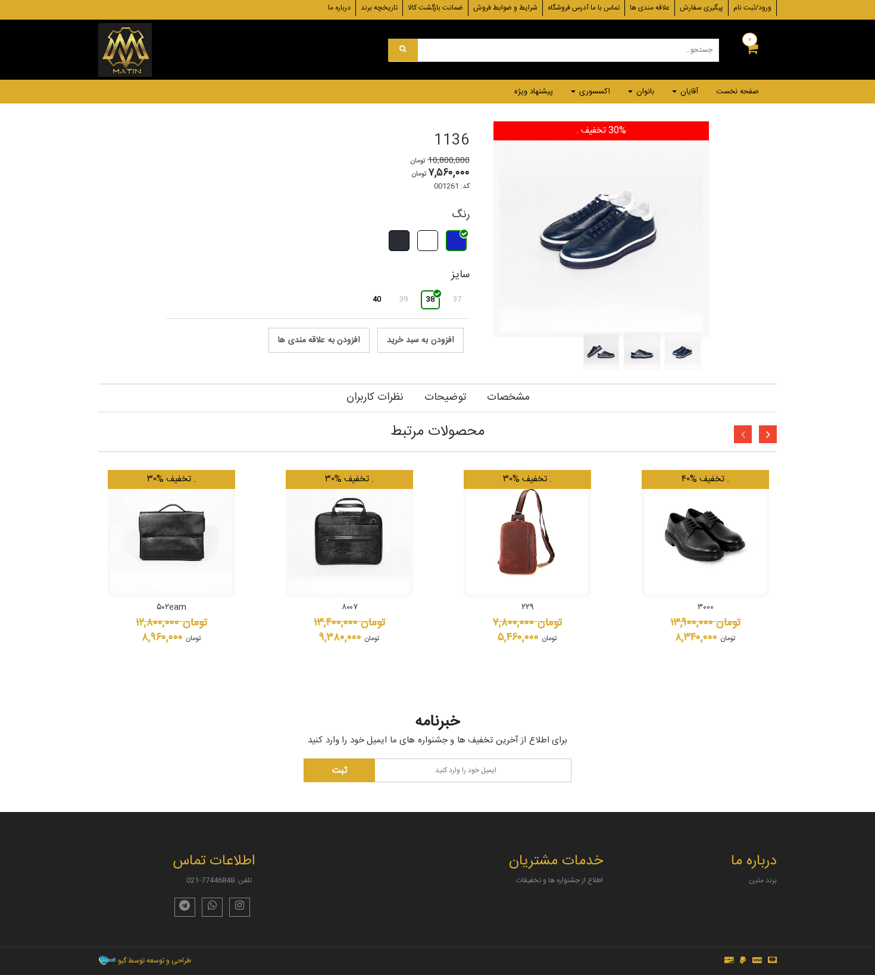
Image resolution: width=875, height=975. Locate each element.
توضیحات (445, 397)
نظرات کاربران (375, 397)
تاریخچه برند (379, 8)
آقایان (688, 91)
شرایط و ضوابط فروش (505, 8)
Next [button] (768, 434)
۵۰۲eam (171, 607)
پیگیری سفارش (701, 8)
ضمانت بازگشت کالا (435, 8)
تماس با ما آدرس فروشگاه (584, 8)
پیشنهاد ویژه (533, 91)
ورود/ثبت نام (752, 8)
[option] (171, 571)
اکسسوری (593, 91)
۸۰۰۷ (350, 607)
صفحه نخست (737, 91)
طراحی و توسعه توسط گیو (153, 961)
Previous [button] (743, 434)
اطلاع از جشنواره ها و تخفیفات (559, 880)
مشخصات (508, 397)
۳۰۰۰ (706, 607)
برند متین (763, 880)
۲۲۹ (527, 607)
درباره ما (339, 8)
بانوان (644, 91)
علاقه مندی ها (650, 8)
